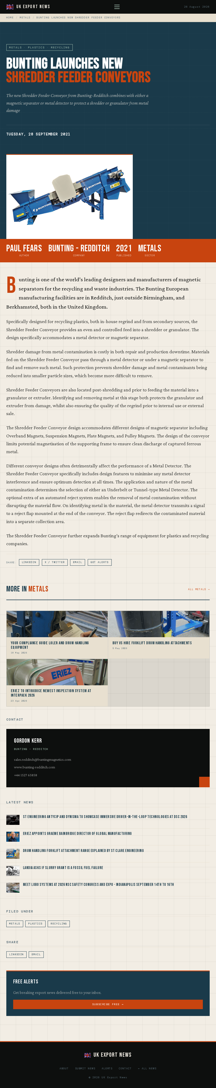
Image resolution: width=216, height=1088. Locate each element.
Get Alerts (100, 562)
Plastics (35, 923)
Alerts (107, 1068)
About (64, 1068)
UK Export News (33, 6)
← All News (147, 1068)
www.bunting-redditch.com (34, 767)
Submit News (85, 1068)
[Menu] (117, 7)
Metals (25, 17)
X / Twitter (55, 562)
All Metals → (199, 589)
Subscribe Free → (108, 1004)
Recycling (59, 923)
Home (10, 17)
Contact (125, 1068)
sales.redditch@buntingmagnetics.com (42, 759)
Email (77, 562)
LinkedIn (29, 562)
